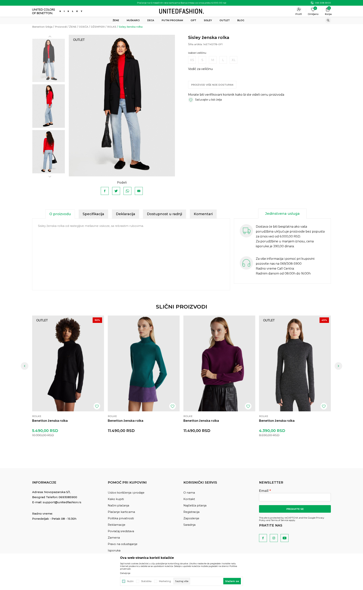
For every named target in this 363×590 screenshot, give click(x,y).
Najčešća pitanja (194, 505)
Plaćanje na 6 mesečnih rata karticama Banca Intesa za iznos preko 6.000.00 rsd (181, 2)
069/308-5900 (291, 263)
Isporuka (114, 550)
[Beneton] (44, 11)
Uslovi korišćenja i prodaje (126, 492)
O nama (189, 492)
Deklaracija (125, 214)
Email (263, 490)
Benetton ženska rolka (50, 421)
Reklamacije (116, 524)
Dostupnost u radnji (164, 214)
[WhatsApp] (127, 191)
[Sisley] (71, 11)
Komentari (203, 214)
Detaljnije (125, 573)
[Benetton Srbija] (181, 11)
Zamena (114, 537)
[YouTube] (284, 538)
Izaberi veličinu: (197, 52)
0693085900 (68, 497)
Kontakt (189, 499)
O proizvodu (60, 214)
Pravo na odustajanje (122, 544)
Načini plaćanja (118, 505)
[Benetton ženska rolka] (68, 363)
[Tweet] (116, 191)
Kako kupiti (116, 499)
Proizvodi (61, 26)
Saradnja (189, 524)
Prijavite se (295, 508)
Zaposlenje (191, 518)
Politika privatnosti (121, 518)
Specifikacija (93, 214)
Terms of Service (279, 520)
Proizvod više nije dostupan (212, 84)
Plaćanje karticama (121, 512)
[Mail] (139, 191)
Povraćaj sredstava (121, 531)
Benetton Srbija (42, 26)
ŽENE (72, 26)
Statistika (146, 581)
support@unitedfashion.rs (62, 502)
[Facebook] (105, 191)
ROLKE (111, 26)
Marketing (165, 581)
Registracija (191, 512)
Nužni (130, 581)
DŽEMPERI (98, 26)
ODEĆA (83, 26)
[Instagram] (274, 538)
